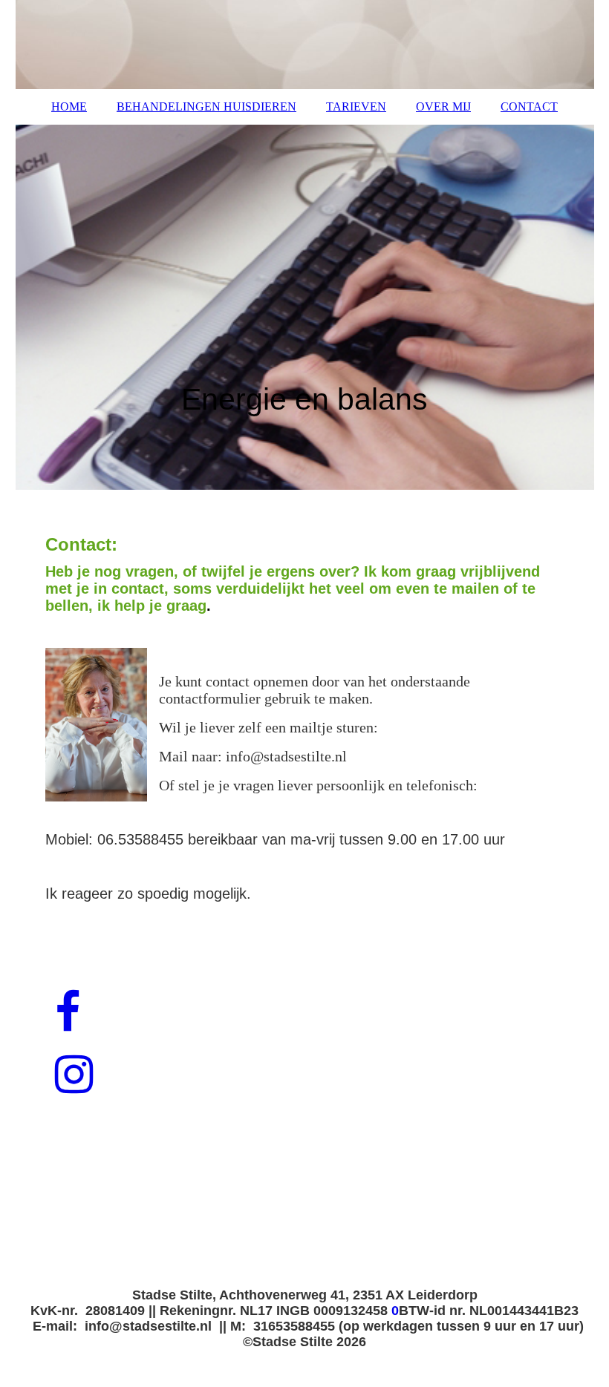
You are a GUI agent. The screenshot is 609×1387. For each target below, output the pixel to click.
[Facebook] (66, 1012)
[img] (305, 44)
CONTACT (529, 106)
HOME (69, 106)
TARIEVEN (356, 106)
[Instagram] (73, 1075)
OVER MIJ (443, 106)
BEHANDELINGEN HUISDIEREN (206, 106)
